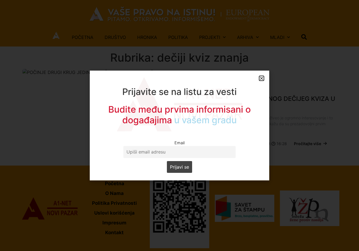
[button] (261, 78)
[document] (179, 125)
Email (179, 142)
